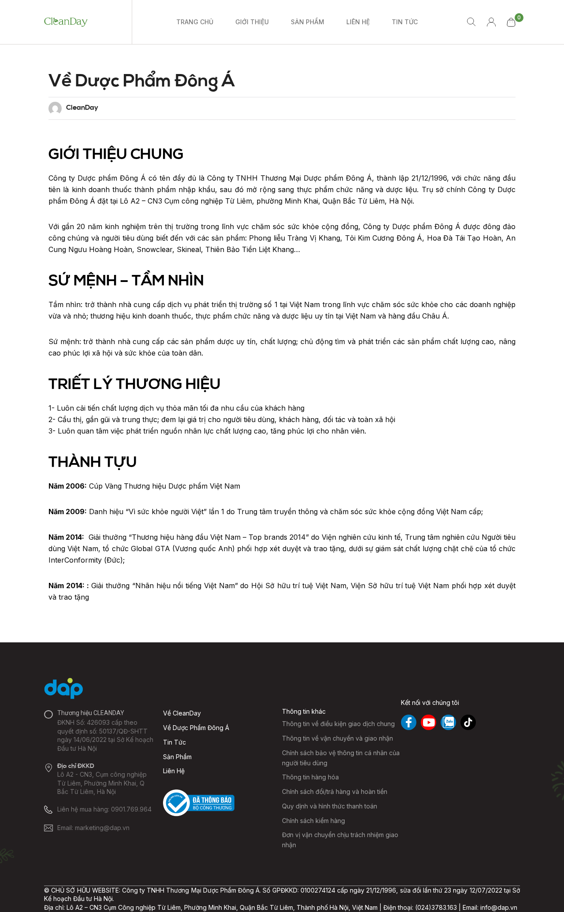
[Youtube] (428, 722)
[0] (511, 22)
